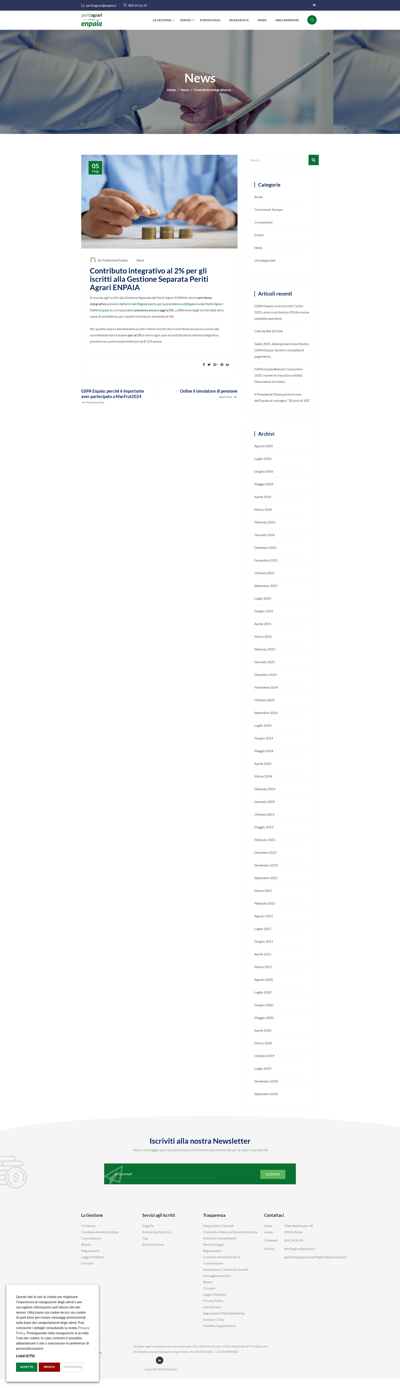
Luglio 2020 (262, 992)
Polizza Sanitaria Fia (156, 1232)
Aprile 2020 (262, 1030)
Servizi (185, 20)
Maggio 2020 (263, 1018)
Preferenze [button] (73, 1367)
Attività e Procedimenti (219, 1238)
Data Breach (212, 1307)
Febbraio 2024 (264, 789)
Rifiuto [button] (49, 1367)
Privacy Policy (213, 1301)
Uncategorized (264, 260)
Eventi (259, 235)
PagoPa (147, 1226)
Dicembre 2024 (265, 675)
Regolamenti (90, 1251)
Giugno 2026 (263, 471)
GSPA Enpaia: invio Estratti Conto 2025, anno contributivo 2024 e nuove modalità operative (281, 312)
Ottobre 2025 (264, 573)
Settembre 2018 (266, 1094)
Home (171, 90)
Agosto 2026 (263, 446)
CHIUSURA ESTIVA (268, 331)
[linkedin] (314, 4)
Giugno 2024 (263, 738)
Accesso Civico (213, 1319)
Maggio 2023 (263, 827)
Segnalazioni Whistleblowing (223, 1313)
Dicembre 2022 (265, 852)
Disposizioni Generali (218, 1226)
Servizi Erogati (213, 1244)
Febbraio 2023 (264, 840)
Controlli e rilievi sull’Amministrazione (230, 1232)
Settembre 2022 (266, 878)
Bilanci (86, 1244)
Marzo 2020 (263, 1043)
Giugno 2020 (263, 1005)
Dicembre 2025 (265, 547)
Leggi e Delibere (92, 1257)
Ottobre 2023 (264, 814)
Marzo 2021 (263, 967)
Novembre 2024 (266, 687)
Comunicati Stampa (268, 209)
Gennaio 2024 (264, 802)
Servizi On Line (153, 1244)
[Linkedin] (159, 1360)
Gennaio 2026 (264, 535)
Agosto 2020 (263, 979)
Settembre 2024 (266, 713)
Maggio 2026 (263, 484)
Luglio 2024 (262, 725)
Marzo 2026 (263, 509)
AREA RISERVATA (287, 20)
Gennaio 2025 (264, 662)
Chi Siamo (88, 1226)
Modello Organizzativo (219, 1326)
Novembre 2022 (266, 865)
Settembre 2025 (266, 586)
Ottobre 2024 (264, 700)
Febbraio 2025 (264, 649)
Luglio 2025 (262, 598)
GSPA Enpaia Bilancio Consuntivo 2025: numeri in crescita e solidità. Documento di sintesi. (278, 375)
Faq (145, 1238)
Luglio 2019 (262, 1068)
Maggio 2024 (263, 751)
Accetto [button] (26, 1367)
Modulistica (239, 20)
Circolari (87, 1263)
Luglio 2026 (262, 459)
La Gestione (162, 20)
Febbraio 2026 (264, 522)
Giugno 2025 (263, 611)
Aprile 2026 (262, 497)
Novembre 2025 (266, 560)
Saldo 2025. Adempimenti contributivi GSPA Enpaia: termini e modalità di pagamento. (281, 350)
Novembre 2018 (266, 1081)
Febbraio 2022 (264, 903)
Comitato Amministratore (100, 1232)
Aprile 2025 (262, 624)
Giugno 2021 (263, 941)
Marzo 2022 (263, 890)
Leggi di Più (25, 1355)
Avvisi (258, 197)
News (262, 20)
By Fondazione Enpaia (113, 260)
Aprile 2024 (262, 763)
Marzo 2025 (263, 636)
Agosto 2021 (263, 916)
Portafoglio (210, 20)
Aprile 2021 (262, 954)
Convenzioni (263, 222)
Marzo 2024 (263, 776)
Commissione (91, 1238)
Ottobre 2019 (264, 1056)
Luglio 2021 (262, 929)
